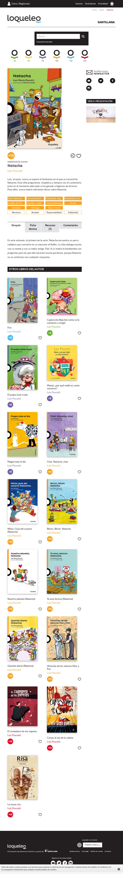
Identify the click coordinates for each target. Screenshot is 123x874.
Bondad (35, 212)
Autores (79, 4)
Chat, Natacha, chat (57, 462)
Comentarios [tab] (70, 225)
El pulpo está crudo (18, 395)
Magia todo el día (17, 462)
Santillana (106, 22)
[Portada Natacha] (45, 108)
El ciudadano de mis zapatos (22, 731)
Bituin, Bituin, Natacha (59, 529)
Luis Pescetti (15, 171)
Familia (73, 203)
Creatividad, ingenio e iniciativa (54, 199)
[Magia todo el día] (25, 434)
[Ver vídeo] (101, 114)
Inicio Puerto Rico (112, 4)
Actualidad (103, 4)
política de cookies (48, 870)
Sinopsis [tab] (16, 225)
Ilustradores (90, 4)
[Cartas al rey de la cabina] (64, 709)
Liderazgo (35, 208)
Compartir (73, 155)
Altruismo (16, 212)
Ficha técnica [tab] (33, 227)
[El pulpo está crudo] (25, 367)
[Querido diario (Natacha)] (25, 638)
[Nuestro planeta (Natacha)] (25, 571)
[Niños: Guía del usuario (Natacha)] (25, 501)
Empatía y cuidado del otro (35, 203)
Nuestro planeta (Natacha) (21, 599)
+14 (84, 61)
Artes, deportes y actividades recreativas (16, 199)
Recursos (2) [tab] (50, 227)
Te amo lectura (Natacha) (60, 599)
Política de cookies (96, 851)
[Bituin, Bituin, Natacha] (64, 501)
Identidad (16, 208)
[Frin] (25, 300)
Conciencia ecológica (35, 199)
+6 (28, 61)
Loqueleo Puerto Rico (24, 19)
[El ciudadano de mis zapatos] (25, 706)
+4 (15, 61)
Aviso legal (85, 851)
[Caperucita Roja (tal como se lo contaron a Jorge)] (64, 296)
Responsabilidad (54, 212)
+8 (43, 61)
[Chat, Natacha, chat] (64, 434)
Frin (10, 328)
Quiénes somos (75, 851)
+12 (70, 61)
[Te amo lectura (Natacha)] (64, 571)
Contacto (108, 851)
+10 (56, 61)
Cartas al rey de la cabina (60, 738)
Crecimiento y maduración (73, 199)
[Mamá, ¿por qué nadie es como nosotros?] (64, 362)
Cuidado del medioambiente (16, 203)
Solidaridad (73, 212)
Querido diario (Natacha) (20, 666)
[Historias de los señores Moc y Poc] (64, 638)
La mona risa (14, 804)
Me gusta (78, 156)
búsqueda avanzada (44, 42)
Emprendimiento (54, 203)
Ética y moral (54, 208)
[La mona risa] (25, 777)
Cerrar (119, 869)
